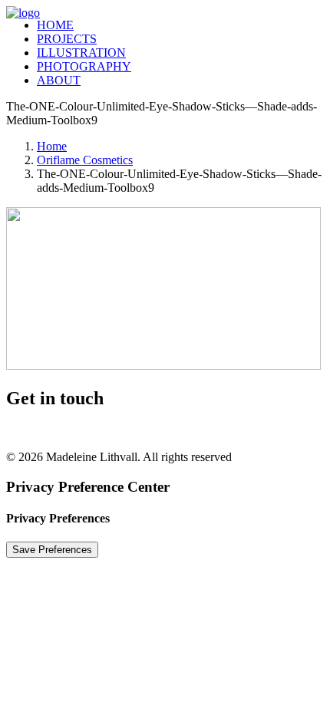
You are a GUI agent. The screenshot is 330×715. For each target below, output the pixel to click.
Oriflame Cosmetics (85, 159)
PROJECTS (67, 38)
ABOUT (59, 80)
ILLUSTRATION (81, 52)
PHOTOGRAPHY (84, 66)
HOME (55, 24)
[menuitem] (169, 25)
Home (52, 146)
